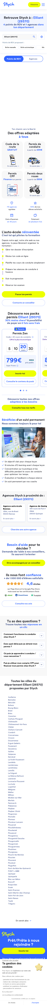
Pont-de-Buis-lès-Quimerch (19, 868)
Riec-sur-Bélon (14, 879)
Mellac (11, 792)
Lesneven (12, 779)
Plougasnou (13, 836)
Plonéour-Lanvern (15, 822)
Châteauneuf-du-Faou (17, 724)
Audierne (12, 697)
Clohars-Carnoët (15, 730)
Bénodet (11, 703)
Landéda (11, 762)
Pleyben (11, 809)
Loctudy (11, 784)
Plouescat (12, 833)
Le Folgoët (12, 773)
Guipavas (12, 754)
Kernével (11, 757)
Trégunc (11, 904)
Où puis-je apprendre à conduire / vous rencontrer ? (20, 654)
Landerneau (13, 765)
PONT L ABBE (13, 871)
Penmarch (12, 803)
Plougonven (13, 844)
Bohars (11, 705)
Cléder (11, 727)
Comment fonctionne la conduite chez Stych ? (20, 635)
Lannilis (11, 770)
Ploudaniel (12, 830)
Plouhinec (12, 849)
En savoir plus (8, 518)
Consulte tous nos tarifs (23, 408)
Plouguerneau (14, 847)
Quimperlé (12, 876)
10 (16, 349)
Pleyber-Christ (14, 811)
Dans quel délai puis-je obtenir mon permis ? (20, 645)
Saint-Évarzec (14, 890)
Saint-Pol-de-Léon (15, 896)
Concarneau (13, 735)
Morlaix (11, 800)
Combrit (11, 732)
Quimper (11, 874)
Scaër (10, 887)
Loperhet (12, 787)
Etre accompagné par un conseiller (23, 563)
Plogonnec (12, 814)
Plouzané (12, 860)
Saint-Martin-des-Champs (19, 893)
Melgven (11, 790)
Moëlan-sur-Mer (15, 798)
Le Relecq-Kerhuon (16, 776)
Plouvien (11, 857)
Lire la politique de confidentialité (12, 995)
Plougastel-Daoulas (16, 838)
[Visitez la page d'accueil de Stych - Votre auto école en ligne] (8, 4)
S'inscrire (34, 4)
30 (31, 349)
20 (23, 347)
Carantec (12, 716)
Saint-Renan (13, 898)
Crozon (11, 738)
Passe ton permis (23, 294)
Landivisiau (12, 768)
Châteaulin (12, 722)
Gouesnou (12, 749)
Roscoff (11, 882)
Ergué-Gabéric (14, 743)
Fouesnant (12, 746)
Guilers (11, 751)
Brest (10, 711)
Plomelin (11, 817)
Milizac (11, 795)
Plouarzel (12, 825)
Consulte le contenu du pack (20, 381)
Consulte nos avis (23, 604)
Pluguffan (12, 866)
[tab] (23, 920)
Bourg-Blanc (13, 708)
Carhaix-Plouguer (15, 719)
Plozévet (11, 863)
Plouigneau (12, 852)
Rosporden (12, 885)
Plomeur (11, 819)
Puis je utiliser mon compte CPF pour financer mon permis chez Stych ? (21, 664)
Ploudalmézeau (14, 828)
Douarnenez (13, 741)
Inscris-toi (20, 373)
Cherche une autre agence (23, 530)
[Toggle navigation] (42, 4)
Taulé (10, 901)
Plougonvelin (13, 841)
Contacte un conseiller (24, 303)
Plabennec (12, 806)
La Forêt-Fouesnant (16, 760)
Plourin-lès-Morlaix (16, 855)
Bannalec (12, 700)
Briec (10, 713)
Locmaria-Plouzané (16, 781)
